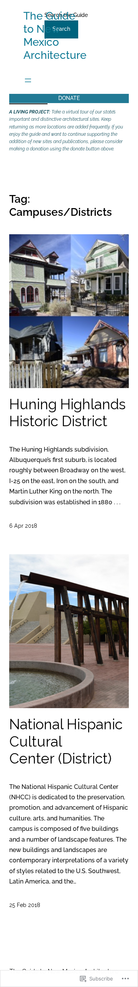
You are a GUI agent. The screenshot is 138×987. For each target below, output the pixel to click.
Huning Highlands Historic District (67, 413)
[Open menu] (28, 80)
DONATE (69, 98)
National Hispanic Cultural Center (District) (66, 741)
